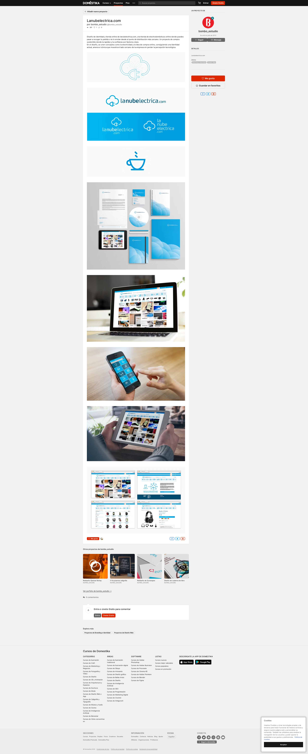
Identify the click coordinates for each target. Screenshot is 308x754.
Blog (155, 736)
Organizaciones (143, 740)
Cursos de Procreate (139, 668)
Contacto (143, 736)
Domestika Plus (103, 740)
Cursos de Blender (138, 677)
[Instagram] (213, 737)
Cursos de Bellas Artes (115, 677)
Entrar (206, 3)
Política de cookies (132, 749)
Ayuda (161, 736)
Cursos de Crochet (114, 698)
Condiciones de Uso (103, 749)
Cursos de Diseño (89, 677)
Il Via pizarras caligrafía (118, 580)
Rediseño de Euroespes (146, 580)
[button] (133, 3)
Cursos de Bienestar (90, 716)
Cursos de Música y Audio (93, 705)
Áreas (110, 656)
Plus (127, 3)
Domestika (134, 736)
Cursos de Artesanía (114, 671)
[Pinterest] (209, 737)
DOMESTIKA (91, 3)
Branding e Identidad (199, 62)
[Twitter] (204, 737)
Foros (106, 736)
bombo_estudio (106, 24)
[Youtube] (223, 737)
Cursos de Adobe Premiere (141, 674)
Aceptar (283, 745)
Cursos (85, 736)
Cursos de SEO (112, 689)
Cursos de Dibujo (113, 668)
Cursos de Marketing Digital (117, 695)
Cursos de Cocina (89, 708)
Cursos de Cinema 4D (139, 671)
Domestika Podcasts (90, 740)
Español (171, 737)
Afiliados (134, 740)
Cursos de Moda (89, 691)
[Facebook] (199, 737)
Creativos (112, 736)
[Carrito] (199, 3)
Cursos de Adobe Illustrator (141, 665)
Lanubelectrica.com (198, 55)
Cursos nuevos (161, 660)
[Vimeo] (218, 737)
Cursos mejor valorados (164, 663)
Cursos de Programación (116, 692)
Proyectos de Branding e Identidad (97, 633)
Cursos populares (161, 666)
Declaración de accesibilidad (148, 749)
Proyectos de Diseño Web (123, 633)
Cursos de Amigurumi (115, 701)
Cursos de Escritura (90, 688)
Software (136, 656)
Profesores (154, 740)
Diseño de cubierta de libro (174, 580)
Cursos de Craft (89, 663)
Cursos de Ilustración (91, 660)
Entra (97, 615)
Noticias (150, 736)
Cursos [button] (106, 3)
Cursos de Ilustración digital (117, 665)
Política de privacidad (117, 749)
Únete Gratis (108, 615)
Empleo (100, 736)
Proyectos (118, 3)
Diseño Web (212, 62)
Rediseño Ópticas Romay (92, 580)
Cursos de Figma (137, 680)
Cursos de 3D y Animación (93, 680)
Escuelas (120, 736)
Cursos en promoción (163, 669)
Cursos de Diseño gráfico (116, 674)
